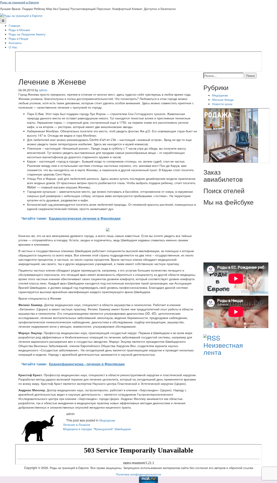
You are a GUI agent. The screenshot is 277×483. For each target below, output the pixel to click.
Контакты (15, 43)
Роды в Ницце (18, 38)
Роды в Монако (19, 30)
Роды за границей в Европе (19, 2)
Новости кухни (222, 104)
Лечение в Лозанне (76, 424)
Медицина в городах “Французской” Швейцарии (97, 429)
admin (43, 90)
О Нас (13, 47)
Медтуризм (107, 420)
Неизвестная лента (223, 348)
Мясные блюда (223, 99)
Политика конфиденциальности (138, 474)
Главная (14, 25)
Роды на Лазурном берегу (27, 34)
